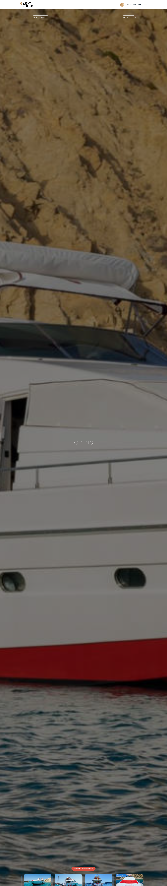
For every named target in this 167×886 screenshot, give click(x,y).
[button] (17, 881)
